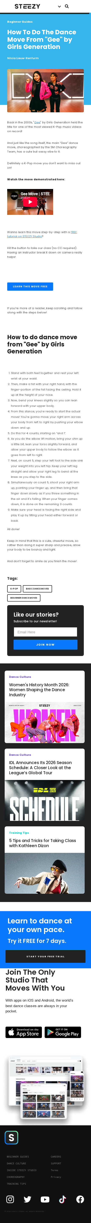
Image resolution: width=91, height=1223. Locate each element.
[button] (59, 6)
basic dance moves (37, 588)
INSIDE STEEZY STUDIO (21, 1170)
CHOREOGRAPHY (16, 1177)
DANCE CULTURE (16, 1163)
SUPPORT (56, 1163)
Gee (37, 122)
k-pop (14, 588)
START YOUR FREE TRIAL (45, 956)
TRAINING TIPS (16, 1183)
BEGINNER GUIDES (18, 1156)
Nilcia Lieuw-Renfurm (23, 58)
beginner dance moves (23, 597)
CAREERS (56, 1156)
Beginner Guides (20, 22)
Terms (54, 1170)
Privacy (56, 1177)
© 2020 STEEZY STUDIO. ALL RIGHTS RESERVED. (25, 1211)
